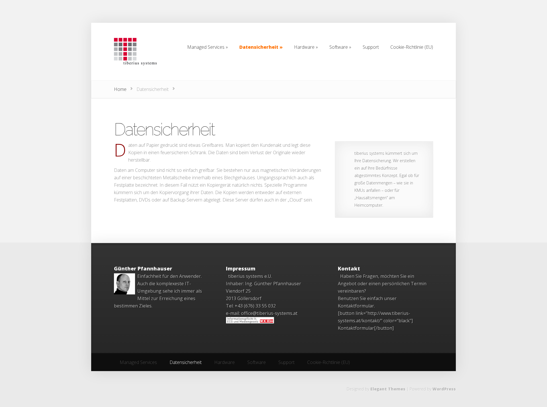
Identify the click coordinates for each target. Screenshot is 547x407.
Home (120, 89)
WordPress (444, 389)
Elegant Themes (387, 389)
